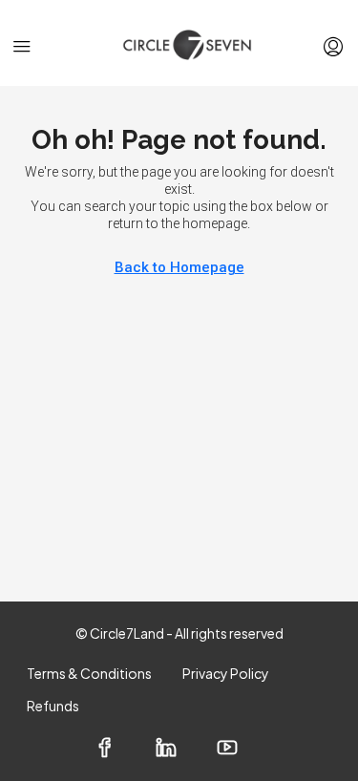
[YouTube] (240, 749)
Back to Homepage (179, 267)
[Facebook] (118, 749)
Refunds (53, 705)
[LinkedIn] (179, 749)
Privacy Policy (225, 673)
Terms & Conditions (89, 673)
